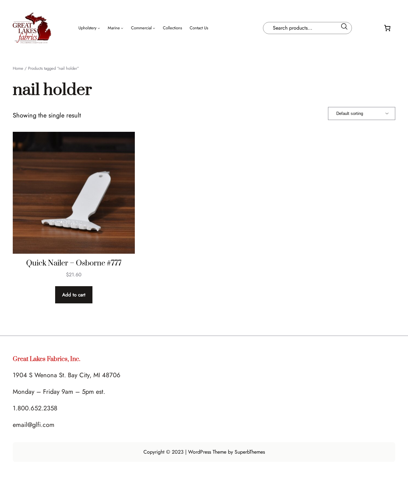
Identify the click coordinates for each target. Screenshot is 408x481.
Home (18, 68)
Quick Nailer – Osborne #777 (73, 263)
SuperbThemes (250, 452)
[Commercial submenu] (154, 28)
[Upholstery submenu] (99, 28)
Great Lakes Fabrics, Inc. (46, 359)
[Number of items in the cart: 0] (387, 28)
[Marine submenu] (122, 28)
